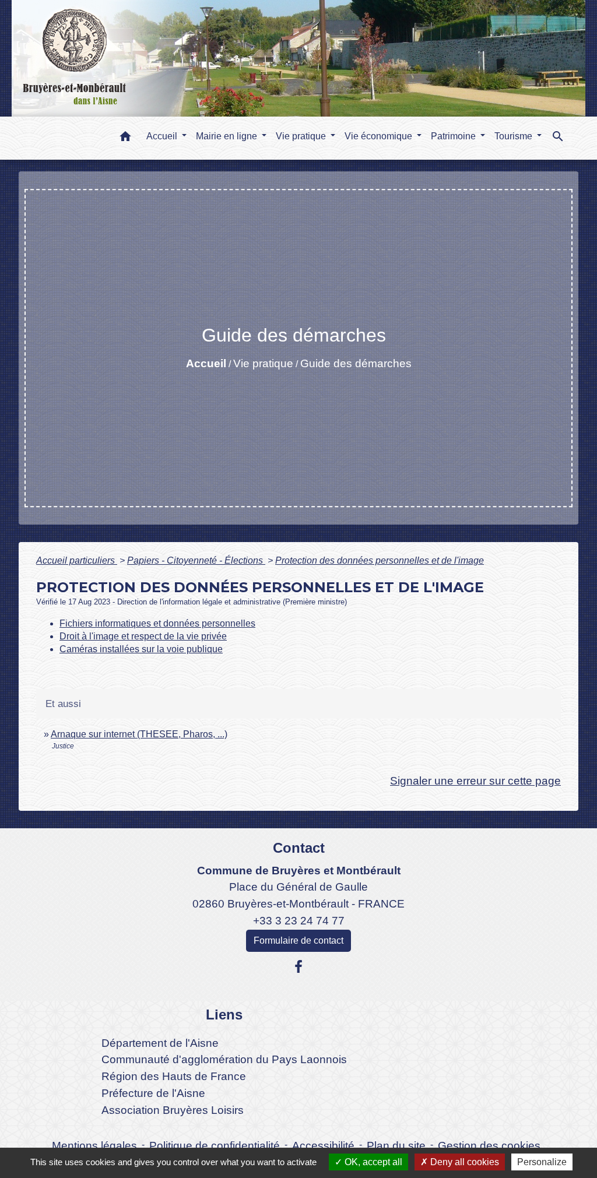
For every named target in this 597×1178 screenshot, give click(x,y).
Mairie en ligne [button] (227, 136)
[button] (125, 138)
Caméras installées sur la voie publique (141, 649)
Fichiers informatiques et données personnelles (157, 623)
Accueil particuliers (76, 560)
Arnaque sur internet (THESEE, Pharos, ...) (139, 734)
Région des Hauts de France (173, 1076)
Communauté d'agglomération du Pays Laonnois (224, 1059)
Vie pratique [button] (302, 136)
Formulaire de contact (298, 940)
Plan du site (396, 1146)
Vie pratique (263, 363)
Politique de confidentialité (214, 1146)
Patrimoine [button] (454, 136)
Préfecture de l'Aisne (153, 1093)
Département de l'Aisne (160, 1043)
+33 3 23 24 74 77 (299, 921)
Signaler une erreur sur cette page (475, 781)
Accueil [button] (163, 136)
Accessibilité (323, 1146)
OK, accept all (372, 1162)
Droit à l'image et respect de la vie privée (143, 636)
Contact (299, 848)
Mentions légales (94, 1146)
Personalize (542, 1162)
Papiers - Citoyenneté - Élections (196, 560)
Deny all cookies (463, 1162)
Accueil (206, 363)
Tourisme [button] (514, 136)
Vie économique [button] (380, 136)
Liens (224, 1014)
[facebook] (298, 967)
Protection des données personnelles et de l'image (379, 560)
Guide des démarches (356, 363)
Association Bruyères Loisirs (172, 1110)
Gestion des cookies (489, 1146)
